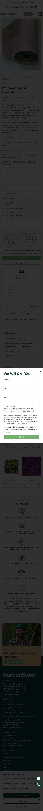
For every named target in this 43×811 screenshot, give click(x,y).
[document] (21, 405)
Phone (6, 397)
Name (6, 379)
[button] (40, 371)
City (5, 388)
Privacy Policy (23, 423)
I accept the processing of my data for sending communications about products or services (20, 429)
